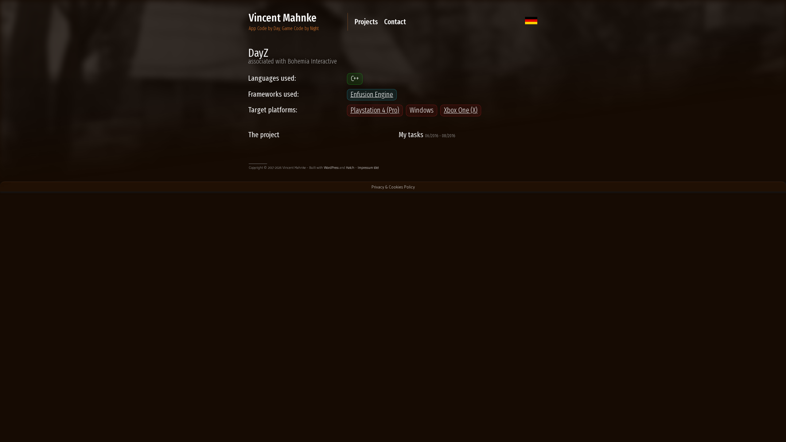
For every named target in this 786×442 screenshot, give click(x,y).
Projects (366, 21)
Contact (395, 21)
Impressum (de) (368, 167)
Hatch (350, 167)
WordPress (331, 167)
